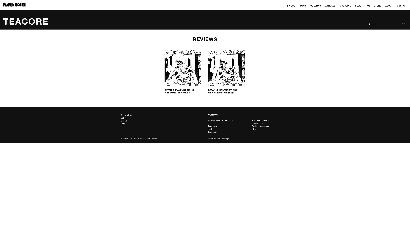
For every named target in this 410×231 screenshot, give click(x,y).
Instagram (212, 132)
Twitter (211, 129)
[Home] (14, 6)
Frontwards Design (222, 139)
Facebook (212, 126)
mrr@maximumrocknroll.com (220, 120)
